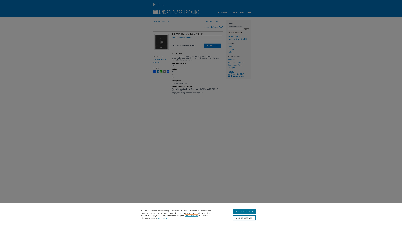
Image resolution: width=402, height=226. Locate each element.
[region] (201, 214)
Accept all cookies (244, 211)
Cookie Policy (163, 218)
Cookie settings (191, 216)
